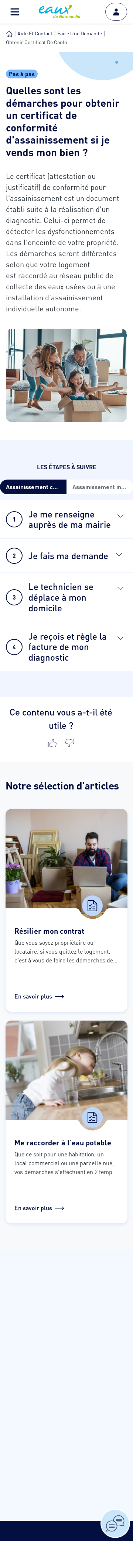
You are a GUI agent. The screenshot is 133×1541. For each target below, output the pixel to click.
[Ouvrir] (120, 515)
